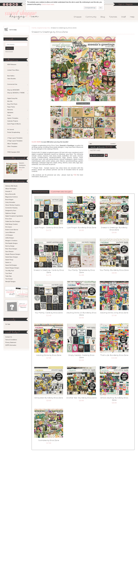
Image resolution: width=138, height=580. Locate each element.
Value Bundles (11, 78)
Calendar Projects (12, 121)
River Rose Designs (11, 248)
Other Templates (12, 146)
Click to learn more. (48, 4)
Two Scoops (9, 279)
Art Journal (10, 129)
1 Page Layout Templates (14, 138)
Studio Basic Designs (11, 257)
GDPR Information (10, 345)
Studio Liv (8, 262)
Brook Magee (9, 199)
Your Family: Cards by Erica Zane (49, 313)
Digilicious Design (10, 213)
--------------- (10, 67)
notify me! (93, 150)
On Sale (7, 324)
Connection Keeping (11, 208)
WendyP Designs (10, 281)
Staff (123, 17)
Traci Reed (8, 273)
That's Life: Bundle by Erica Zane (114, 355)
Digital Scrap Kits (43, 28)
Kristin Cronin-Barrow (11, 229)
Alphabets (10, 112)
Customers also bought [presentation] (61, 192)
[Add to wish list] (106, 155)
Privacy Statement (10, 342)
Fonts (9, 115)
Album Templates (12, 143)
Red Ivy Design (9, 246)
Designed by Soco (10, 210)
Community (91, 17)
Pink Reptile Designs (11, 243)
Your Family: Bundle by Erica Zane (114, 270)
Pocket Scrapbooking (13, 132)
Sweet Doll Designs (11, 265)
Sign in (121, 4)
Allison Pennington (10, 188)
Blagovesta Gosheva (11, 197)
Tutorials (113, 17)
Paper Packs (11, 107)
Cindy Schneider (10, 202)
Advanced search (9, 51)
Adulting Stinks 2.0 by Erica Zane (114, 313)
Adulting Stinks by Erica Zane (48, 355)
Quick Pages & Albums (14, 124)
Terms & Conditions (11, 339)
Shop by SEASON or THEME (16, 92)
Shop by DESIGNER (13, 90)
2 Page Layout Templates (14, 141)
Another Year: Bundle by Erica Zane (81, 398)
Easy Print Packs (12, 104)
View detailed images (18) (83, 103)
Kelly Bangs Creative (11, 224)
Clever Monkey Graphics (12, 205)
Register (129, 4)
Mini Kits (9, 101)
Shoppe (77, 17)
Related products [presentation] (40, 192)
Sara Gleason (9, 251)
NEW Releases (11, 64)
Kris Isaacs (8, 227)
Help (132, 17)
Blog (103, 17)
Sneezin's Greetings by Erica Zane (22, 165)
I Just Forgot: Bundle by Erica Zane (81, 227)
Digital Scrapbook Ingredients (14, 216)
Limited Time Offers (13, 70)
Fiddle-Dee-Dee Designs (12, 221)
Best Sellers (10, 76)
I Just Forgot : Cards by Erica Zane (48, 227)
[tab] (40, 192)
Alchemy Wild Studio (11, 186)
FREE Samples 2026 (13, 152)
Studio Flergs (9, 259)
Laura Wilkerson (10, 232)
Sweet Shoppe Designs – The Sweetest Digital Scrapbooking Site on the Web (23, 14)
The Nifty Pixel (9, 270)
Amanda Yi (8, 191)
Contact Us (8, 337)
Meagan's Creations (11, 240)
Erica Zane (8, 218)
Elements (10, 109)
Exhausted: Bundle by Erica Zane (49, 398)
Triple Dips (8, 276)
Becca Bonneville (10, 194)
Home (34, 28)
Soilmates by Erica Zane (48, 440)
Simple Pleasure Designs (12, 254)
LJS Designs (9, 235)
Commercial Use (12, 84)
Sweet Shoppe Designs (12, 268)
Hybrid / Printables (12, 118)
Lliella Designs (9, 238)
